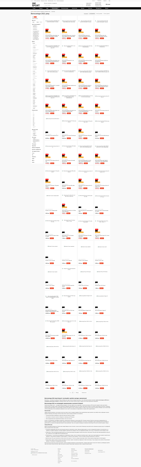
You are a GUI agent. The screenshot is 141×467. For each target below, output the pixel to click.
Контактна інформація (60, 0)
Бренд (33, 41)
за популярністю (92, 13)
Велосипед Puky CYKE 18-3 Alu (51, 360)
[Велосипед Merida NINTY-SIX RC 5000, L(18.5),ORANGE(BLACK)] (86, 149)
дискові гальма (101, 426)
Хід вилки (34, 145)
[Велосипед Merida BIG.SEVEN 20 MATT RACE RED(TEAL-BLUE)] (86, 74)
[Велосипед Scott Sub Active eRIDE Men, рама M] (52, 324)
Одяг (47, 8)
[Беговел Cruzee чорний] (52, 274)
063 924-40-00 (98, 4)
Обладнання (98, 8)
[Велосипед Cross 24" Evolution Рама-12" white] (69, 224)
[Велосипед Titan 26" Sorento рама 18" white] (86, 199)
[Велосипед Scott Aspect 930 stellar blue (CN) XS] (69, 149)
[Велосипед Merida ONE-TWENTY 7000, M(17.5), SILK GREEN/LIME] (102, 149)
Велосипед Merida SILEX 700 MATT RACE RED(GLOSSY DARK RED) (68, 36)
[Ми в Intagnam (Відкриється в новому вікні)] (65, 0)
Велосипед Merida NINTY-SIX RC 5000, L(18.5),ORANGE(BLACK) (85, 161)
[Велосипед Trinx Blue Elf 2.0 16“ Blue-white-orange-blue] (69, 199)
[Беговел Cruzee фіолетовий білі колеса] (69, 274)
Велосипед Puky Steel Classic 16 (85, 360)
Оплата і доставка (37, 0)
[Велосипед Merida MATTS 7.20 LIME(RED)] (69, 49)
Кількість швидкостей (36, 149)
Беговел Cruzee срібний (83, 260)
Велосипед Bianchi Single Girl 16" (85, 310)
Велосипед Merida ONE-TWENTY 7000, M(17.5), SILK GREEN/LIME (101, 161)
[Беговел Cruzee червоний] (69, 249)
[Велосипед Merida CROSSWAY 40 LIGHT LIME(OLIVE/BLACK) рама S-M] (102, 74)
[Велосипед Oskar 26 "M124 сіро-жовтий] (69, 299)
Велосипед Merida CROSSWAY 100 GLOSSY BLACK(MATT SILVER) (52, 36)
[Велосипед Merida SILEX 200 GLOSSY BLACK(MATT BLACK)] (102, 24)
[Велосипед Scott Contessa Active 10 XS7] (52, 149)
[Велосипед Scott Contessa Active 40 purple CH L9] (102, 174)
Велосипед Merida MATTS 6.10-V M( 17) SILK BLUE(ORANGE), (85, 111)
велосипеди (87, 405)
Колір (33, 162)
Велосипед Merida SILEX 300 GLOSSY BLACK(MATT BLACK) (85, 36)
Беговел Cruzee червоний (67, 260)
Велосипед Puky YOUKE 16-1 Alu (85, 385)
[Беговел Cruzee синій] (102, 249)
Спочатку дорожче (106, 13)
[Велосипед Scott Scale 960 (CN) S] (52, 124)
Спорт (34, 8)
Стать (33, 153)
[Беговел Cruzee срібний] (86, 249)
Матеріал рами (35, 129)
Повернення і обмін (44, 0)
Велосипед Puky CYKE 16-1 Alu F (85, 335)
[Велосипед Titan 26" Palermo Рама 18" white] (52, 224)
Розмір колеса (35, 110)
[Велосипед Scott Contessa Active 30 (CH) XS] (102, 99)
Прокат (106, 8)
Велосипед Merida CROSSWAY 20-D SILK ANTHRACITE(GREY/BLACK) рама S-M (52, 61)
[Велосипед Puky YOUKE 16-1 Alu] (86, 374)
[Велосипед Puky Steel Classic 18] (69, 349)
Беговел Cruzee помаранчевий (51, 210)
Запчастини (74, 8)
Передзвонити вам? (98, 5)
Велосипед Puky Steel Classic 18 (68, 360)
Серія (33, 158)
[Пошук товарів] (82, 5)
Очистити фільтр (35, 18)
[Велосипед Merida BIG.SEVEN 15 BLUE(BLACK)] (102, 49)
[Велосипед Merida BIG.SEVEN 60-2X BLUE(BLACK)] (69, 74)
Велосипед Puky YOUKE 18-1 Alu (101, 360)
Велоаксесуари (64, 8)
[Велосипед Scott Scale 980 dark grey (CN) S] (102, 124)
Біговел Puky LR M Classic (84, 285)
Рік (32, 154)
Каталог (32, 0)
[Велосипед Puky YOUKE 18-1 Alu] (102, 349)
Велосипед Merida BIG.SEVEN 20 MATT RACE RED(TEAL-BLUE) (85, 86)
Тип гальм (34, 137)
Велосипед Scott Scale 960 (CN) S (51, 135)
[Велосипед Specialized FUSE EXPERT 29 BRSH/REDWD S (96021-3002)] (52, 299)
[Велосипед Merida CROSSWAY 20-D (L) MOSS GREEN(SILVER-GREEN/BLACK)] (69, 99)
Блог (55, 0)
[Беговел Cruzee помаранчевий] (52, 199)
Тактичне (90, 8)
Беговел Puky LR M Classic (100, 285)
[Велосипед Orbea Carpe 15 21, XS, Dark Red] (69, 324)
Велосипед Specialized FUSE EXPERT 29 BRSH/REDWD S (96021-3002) (52, 311)
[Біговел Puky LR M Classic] (86, 274)
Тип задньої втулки (36, 151)
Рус (94, 0)
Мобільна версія (34, 454)
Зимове (82, 8)
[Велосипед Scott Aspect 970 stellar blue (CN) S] (86, 224)
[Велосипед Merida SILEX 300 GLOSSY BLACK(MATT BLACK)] (86, 24)
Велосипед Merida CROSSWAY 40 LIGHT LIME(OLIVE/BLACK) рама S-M (102, 86)
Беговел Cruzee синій (99, 260)
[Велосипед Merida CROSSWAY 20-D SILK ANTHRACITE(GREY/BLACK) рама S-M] (52, 49)
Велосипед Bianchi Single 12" (100, 310)
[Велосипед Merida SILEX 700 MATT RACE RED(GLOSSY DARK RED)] (69, 24)
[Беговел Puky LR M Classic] (102, 274)
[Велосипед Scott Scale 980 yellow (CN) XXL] (69, 174)
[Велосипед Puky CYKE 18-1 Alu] (102, 324)
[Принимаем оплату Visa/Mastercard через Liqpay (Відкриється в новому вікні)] (39, 452)
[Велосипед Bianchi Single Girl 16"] (86, 299)
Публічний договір (50, 0)
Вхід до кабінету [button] (74, 450)
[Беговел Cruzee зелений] (52, 249)
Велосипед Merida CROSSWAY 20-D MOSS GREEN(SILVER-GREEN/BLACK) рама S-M (52, 111)
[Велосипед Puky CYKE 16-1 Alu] (52, 374)
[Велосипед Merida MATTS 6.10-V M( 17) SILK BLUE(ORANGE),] (86, 99)
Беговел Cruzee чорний (49, 285)
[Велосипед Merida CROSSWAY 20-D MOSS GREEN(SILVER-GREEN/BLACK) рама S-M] (52, 99)
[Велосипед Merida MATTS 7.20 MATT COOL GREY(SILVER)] (52, 74)
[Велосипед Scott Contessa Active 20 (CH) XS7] (86, 174)
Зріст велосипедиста (36, 24)
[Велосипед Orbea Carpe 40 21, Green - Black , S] (102, 224)
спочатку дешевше (99, 13)
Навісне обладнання (36, 147)
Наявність (34, 156)
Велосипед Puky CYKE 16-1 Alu (51, 385)
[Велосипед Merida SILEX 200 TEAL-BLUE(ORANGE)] (86, 49)
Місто (33, 160)
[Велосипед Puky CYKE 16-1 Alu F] (86, 324)
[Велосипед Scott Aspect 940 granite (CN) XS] (86, 124)
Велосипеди (55, 8)
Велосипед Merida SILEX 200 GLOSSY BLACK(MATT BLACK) (101, 36)
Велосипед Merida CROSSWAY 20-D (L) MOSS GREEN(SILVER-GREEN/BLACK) (69, 111)
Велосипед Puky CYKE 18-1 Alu (101, 335)
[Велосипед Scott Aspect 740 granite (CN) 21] (52, 174)
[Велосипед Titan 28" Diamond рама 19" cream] (102, 199)
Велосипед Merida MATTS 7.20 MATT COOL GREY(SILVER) (52, 86)
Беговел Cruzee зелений (50, 260)
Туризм (40, 8)
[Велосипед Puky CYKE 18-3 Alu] (52, 349)
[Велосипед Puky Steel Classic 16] (86, 349)
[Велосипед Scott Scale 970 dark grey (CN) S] (69, 124)
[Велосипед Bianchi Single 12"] (102, 299)
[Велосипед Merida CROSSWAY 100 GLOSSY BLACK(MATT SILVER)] (52, 24)
